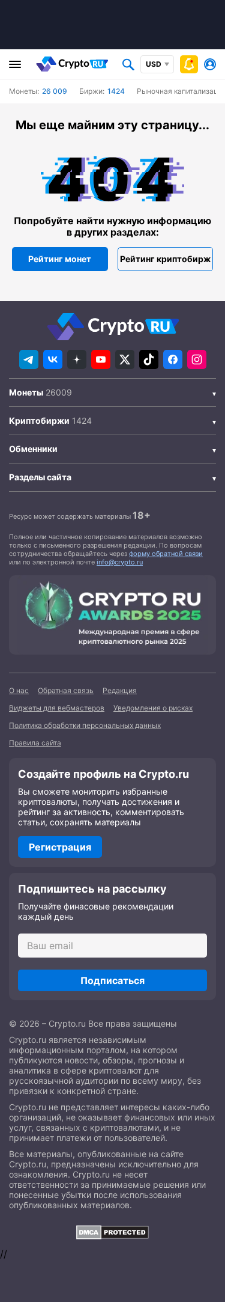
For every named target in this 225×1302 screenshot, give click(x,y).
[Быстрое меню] (189, 64)
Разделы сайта (40, 477)
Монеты (26, 392)
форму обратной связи (166, 553)
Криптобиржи (39, 420)
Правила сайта (35, 742)
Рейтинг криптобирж (165, 259)
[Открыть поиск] (128, 64)
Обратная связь (66, 690)
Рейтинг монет (59, 259)
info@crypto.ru (120, 562)
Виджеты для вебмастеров (56, 707)
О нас (19, 690)
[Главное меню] (15, 64)
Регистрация (60, 847)
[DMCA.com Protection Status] (112, 1232)
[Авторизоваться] (210, 64)
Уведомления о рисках (153, 707)
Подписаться (112, 980)
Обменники (33, 449)
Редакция (120, 690)
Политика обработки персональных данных (85, 725)
